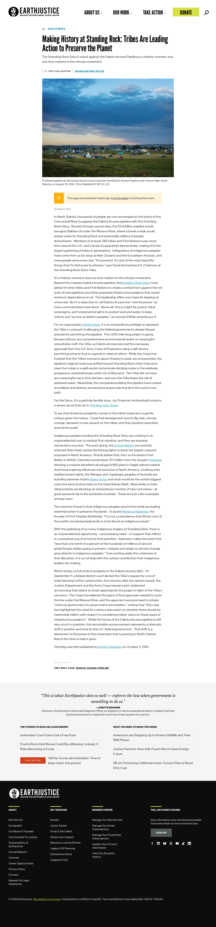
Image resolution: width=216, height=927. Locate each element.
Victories (14, 857)
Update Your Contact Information (104, 845)
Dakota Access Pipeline (92, 667)
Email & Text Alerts (61, 831)
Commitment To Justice (23, 837)
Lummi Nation (124, 445)
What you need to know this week (135, 726)
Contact (13, 874)
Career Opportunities (21, 863)
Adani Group (98, 479)
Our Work (121, 12)
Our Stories (56, 28)
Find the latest (119, 198)
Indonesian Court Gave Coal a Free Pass (48, 735)
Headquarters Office (89, 71)
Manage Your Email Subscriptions (103, 827)
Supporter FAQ (59, 859)
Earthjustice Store (61, 854)
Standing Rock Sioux (135, 283)
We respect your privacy (47, 899)
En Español (15, 825)
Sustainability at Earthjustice (18, 844)
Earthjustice (91, 324)
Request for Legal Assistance (19, 882)
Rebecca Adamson (135, 511)
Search (206, 12)
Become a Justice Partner (65, 842)
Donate (186, 12)
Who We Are (15, 819)
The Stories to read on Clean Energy (44, 726)
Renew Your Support (62, 837)
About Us (91, 12)
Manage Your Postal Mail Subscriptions (106, 836)
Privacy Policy (17, 869)
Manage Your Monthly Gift (107, 819)
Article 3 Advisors (110, 647)
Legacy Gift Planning (62, 848)
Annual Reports (18, 852)
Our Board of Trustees (21, 831)
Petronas (155, 460)
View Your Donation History (103, 854)
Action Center (58, 825)
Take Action (153, 12)
